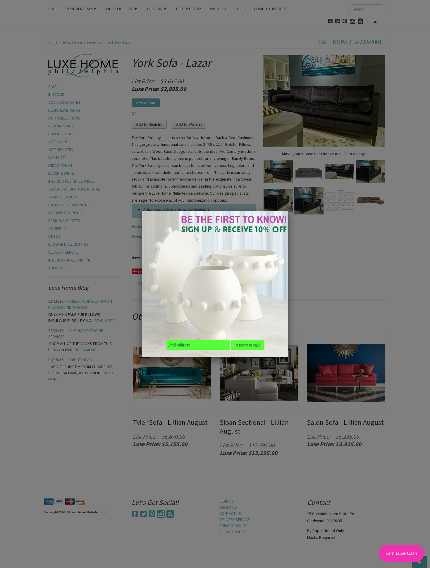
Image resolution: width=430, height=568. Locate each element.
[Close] (288, 211)
